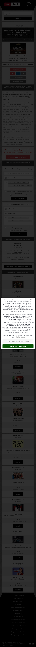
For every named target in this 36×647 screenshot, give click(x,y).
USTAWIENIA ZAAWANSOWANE (18, 341)
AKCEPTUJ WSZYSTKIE (18, 346)
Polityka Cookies (20, 337)
